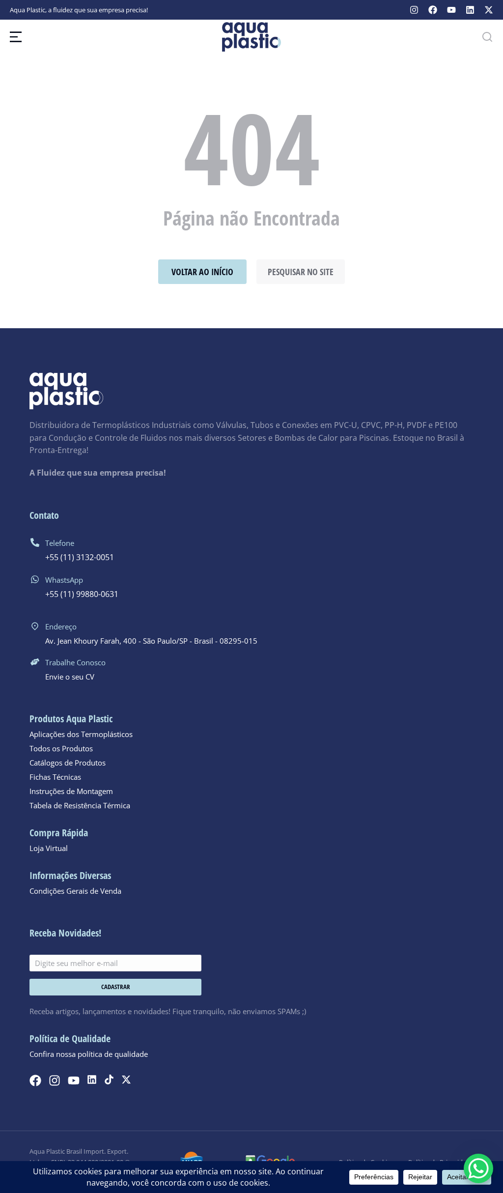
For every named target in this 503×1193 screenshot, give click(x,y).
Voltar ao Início (202, 272)
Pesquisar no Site (301, 272)
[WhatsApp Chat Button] (478, 1168)
